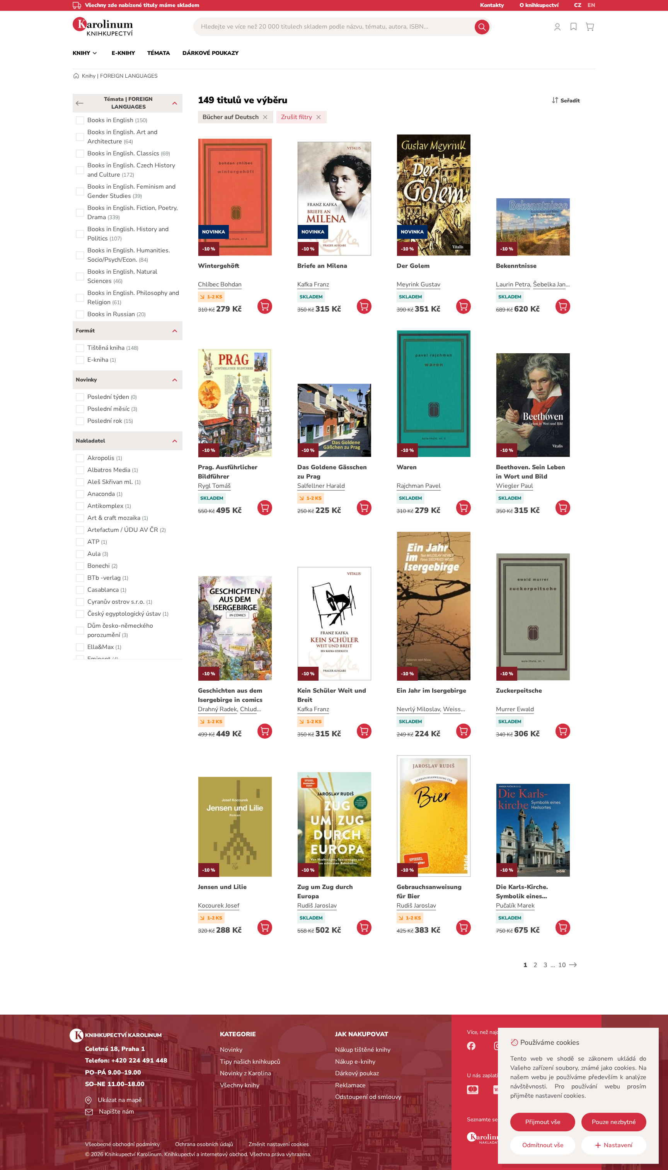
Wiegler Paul (514, 486)
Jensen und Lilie (222, 887)
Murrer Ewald (515, 709)
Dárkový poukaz (357, 1073)
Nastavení (618, 1145)
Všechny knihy (239, 1085)
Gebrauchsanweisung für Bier (429, 892)
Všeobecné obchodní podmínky (122, 1144)
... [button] (552, 965)
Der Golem (413, 266)
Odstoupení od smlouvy (368, 1097)
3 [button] (545, 965)
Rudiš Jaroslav (317, 905)
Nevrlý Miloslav (418, 709)
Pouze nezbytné (614, 1122)
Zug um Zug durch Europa (325, 892)
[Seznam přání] (574, 26)
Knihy (88, 76)
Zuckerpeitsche (519, 690)
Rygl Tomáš (214, 486)
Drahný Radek (217, 709)
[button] (80, 103)
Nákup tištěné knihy (362, 1050)
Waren (407, 467)
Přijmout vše (543, 1122)
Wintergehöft (218, 266)
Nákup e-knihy (355, 1062)
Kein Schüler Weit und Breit (331, 695)
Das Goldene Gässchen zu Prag (332, 472)
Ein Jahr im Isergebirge (431, 690)
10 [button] (562, 965)
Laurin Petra (513, 284)
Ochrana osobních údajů (204, 1144)
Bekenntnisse (516, 266)
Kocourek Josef (218, 905)
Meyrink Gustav (418, 284)
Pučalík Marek (515, 905)
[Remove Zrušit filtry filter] (318, 117)
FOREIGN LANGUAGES (129, 76)
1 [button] (525, 965)
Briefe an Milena (322, 266)
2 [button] (535, 965)
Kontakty (492, 5)
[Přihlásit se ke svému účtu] (557, 26)
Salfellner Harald (321, 486)
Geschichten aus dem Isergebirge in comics (230, 695)
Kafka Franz (313, 284)
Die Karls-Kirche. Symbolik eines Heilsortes (522, 892)
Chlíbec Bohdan (220, 284)
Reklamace (350, 1085)
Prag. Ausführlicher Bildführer (227, 472)
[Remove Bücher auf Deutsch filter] (265, 117)
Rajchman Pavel (419, 486)
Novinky (231, 1050)
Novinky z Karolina (245, 1073)
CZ (577, 5)
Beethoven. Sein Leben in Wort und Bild (530, 472)
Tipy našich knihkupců (250, 1062)
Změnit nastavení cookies (279, 1144)
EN (591, 5)
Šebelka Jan (549, 284)
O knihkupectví (539, 5)
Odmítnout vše (543, 1145)
